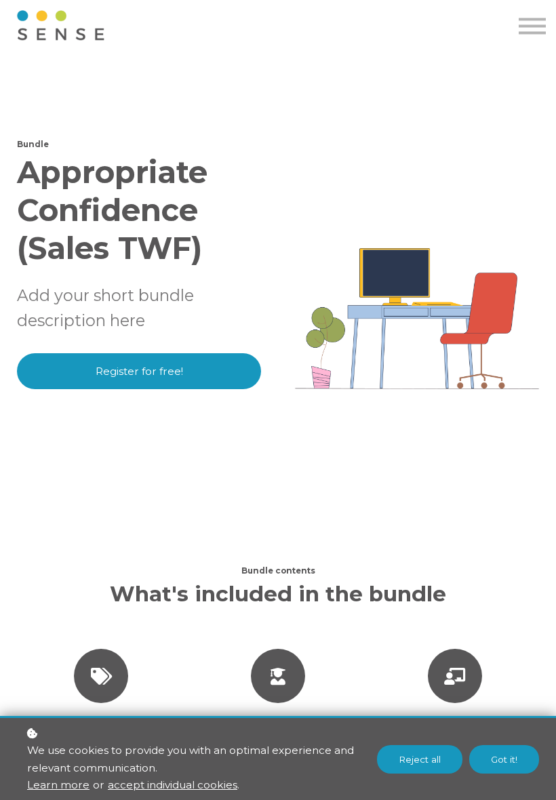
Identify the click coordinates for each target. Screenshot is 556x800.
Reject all (420, 759)
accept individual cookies (172, 784)
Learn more (58, 784)
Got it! (504, 759)
